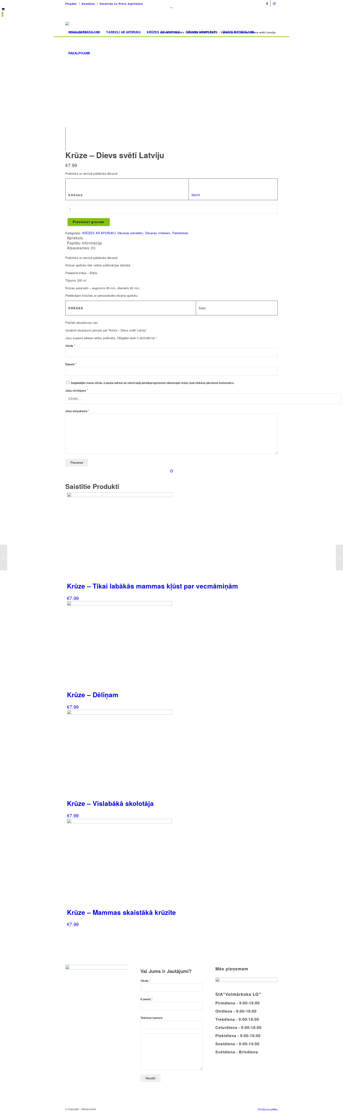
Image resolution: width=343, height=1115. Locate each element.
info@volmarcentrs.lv (245, 2)
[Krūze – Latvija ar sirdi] (339, 557)
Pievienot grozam (89, 222)
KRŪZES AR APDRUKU (99, 233)
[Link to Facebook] (267, 3)
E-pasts (146, 999)
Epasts (71, 364)
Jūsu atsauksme (77, 411)
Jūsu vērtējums (76, 391)
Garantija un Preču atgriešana (121, 3)
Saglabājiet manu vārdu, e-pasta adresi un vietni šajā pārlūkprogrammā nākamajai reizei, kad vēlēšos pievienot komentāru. (152, 383)
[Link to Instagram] (274, 3)
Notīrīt (196, 195)
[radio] (196, 184)
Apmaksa (88, 3)
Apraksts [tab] (75, 237)
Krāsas (75, 195)
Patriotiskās (180, 233)
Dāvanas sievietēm (130, 233)
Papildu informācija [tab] (84, 242)
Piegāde (71, 3)
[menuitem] (72, 3)
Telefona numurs (151, 1018)
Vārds (70, 346)
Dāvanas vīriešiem (157, 233)
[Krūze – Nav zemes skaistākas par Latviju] (3, 557)
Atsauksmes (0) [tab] (81, 247)
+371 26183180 (214, 2)
